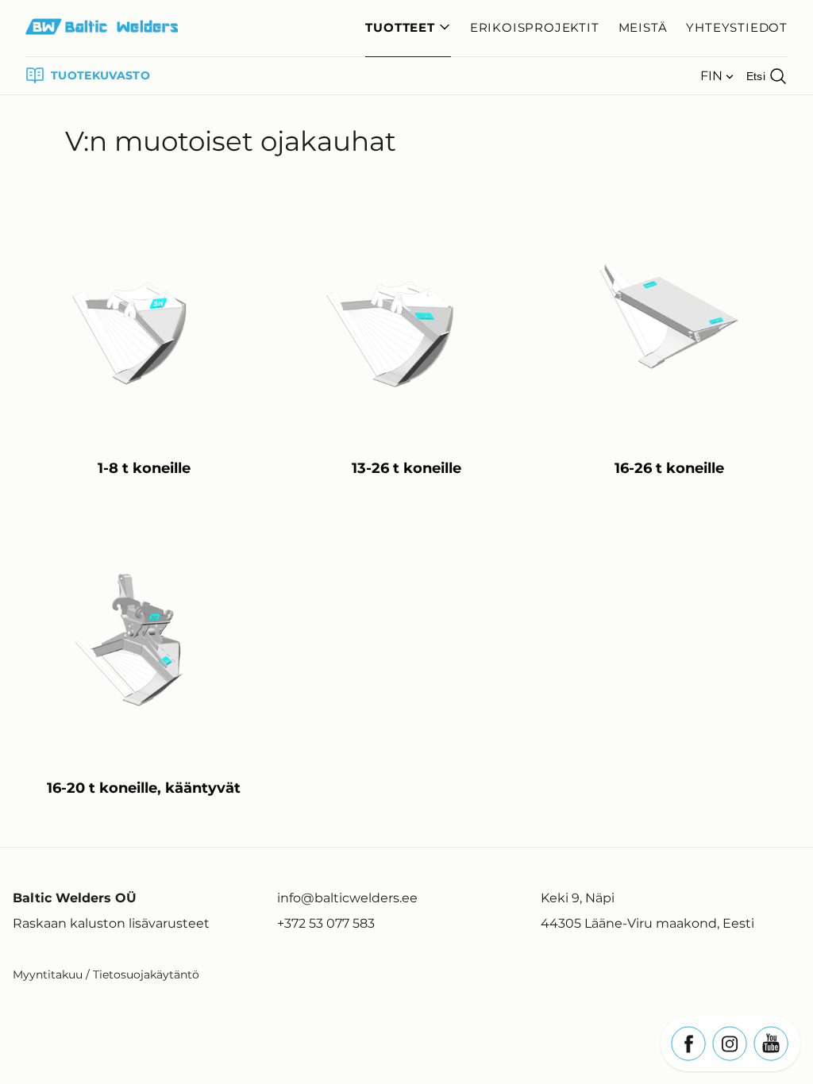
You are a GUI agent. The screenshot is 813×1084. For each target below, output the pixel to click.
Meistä (643, 27)
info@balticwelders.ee (347, 897)
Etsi (755, 76)
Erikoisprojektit (534, 27)
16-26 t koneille (669, 468)
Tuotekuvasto (100, 75)
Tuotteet (399, 27)
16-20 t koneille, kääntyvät (144, 788)
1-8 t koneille (144, 468)
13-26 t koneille (406, 468)
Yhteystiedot (737, 27)
